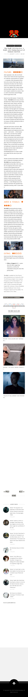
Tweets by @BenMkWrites (9, 602)
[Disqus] (14, 425)
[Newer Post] (8, 493)
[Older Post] (19, 493)
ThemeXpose (14, 694)
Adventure (10, 45)
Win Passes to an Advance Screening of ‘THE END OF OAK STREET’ (17, 594)
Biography (18, 45)
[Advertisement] (14, 14)
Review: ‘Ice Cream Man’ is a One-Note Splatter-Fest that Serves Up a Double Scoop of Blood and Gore (17, 572)
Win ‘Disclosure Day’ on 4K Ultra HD (17, 548)
